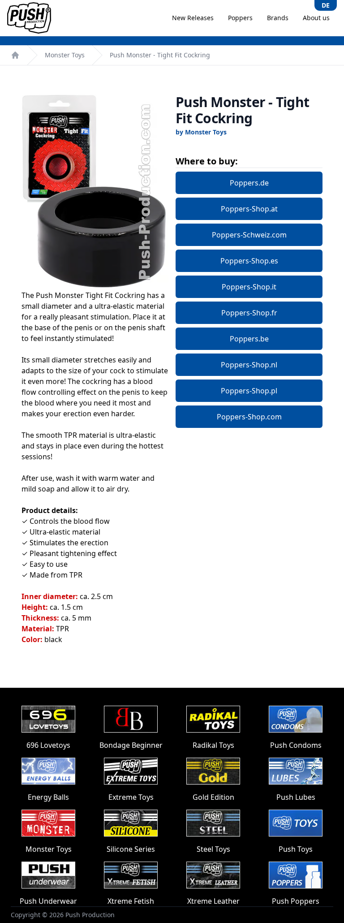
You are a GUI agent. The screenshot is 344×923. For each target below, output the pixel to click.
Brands (277, 17)
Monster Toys (65, 55)
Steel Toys (213, 849)
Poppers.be (249, 339)
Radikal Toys (213, 745)
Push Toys (296, 849)
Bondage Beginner (131, 745)
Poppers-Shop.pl (249, 391)
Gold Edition (213, 797)
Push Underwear (48, 901)
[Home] (15, 55)
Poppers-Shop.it (249, 287)
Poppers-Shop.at (249, 209)
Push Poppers (295, 901)
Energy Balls (48, 797)
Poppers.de (249, 183)
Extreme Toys (131, 797)
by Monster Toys (201, 132)
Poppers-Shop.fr (249, 313)
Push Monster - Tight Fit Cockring (160, 55)
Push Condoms (296, 745)
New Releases (193, 17)
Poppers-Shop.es (249, 261)
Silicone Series (131, 849)
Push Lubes (295, 797)
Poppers (240, 17)
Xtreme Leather (213, 901)
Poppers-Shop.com (249, 417)
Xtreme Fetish (131, 901)
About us (316, 17)
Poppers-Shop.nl (249, 365)
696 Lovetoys (48, 745)
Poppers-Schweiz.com (249, 235)
